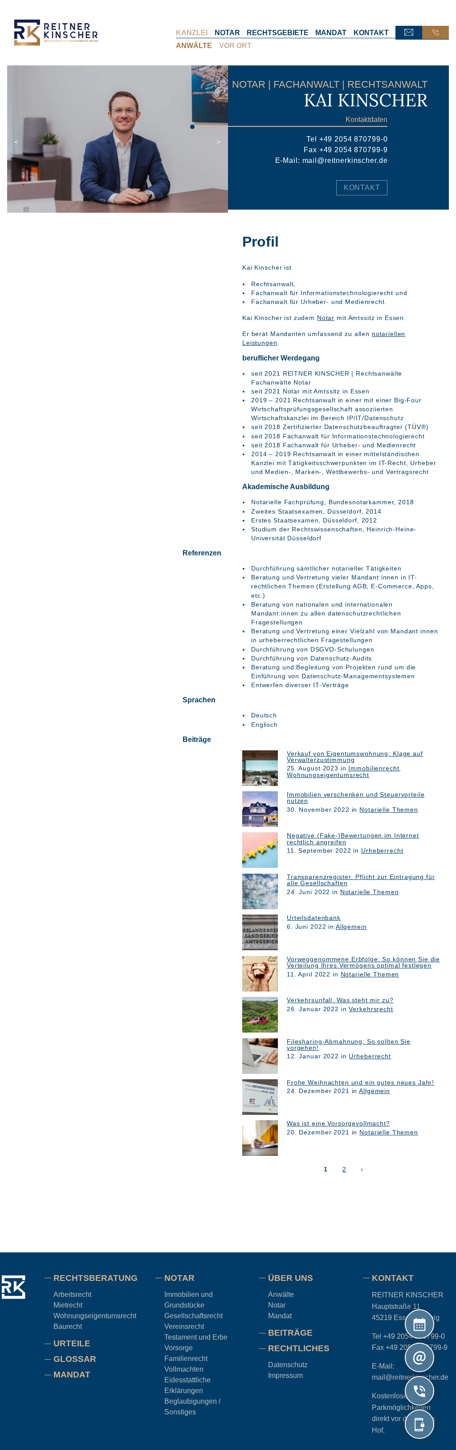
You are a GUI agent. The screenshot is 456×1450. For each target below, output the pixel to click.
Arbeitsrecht (72, 1294)
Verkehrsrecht (371, 1008)
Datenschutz (288, 1365)
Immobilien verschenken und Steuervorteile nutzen (355, 797)
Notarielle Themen (388, 809)
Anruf (435, 32)
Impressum (285, 1375)
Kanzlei (192, 32)
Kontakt (371, 32)
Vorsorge (178, 1348)
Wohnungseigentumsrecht (328, 774)
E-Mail (408, 32)
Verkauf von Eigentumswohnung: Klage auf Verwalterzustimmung (355, 756)
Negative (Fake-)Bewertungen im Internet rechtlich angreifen (353, 838)
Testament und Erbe (196, 1337)
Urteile (71, 1343)
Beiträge (290, 1332)
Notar (227, 32)
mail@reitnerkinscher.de (345, 160)
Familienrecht (186, 1358)
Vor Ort (235, 45)
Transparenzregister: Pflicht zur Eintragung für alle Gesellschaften (361, 879)
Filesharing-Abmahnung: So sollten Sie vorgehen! (349, 1044)
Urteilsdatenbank (314, 917)
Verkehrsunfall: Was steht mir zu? (340, 1000)
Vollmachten (184, 1369)
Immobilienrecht (373, 768)
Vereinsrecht (184, 1326)
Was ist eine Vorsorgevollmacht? (338, 1123)
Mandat (330, 32)
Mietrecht (67, 1305)
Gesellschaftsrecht (193, 1316)
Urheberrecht (382, 850)
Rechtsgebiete (278, 32)
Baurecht (67, 1326)
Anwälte (194, 45)
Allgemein (351, 926)
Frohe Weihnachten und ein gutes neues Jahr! (360, 1082)
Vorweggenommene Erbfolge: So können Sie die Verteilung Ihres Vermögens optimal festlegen (363, 961)
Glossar (74, 1359)
